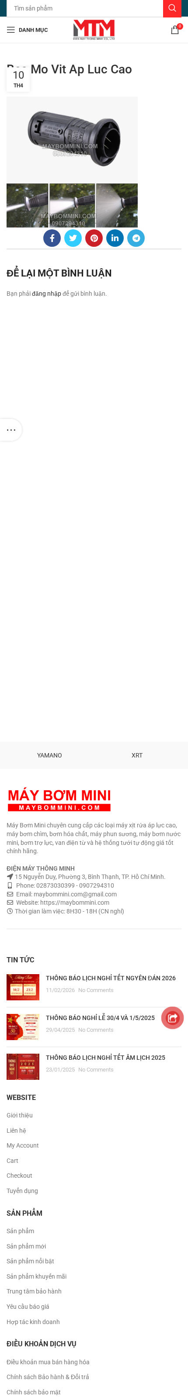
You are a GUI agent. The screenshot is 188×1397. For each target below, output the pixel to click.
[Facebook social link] (52, 238)
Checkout (19, 1175)
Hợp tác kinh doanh (33, 1321)
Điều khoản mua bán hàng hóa (48, 1362)
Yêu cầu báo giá (28, 1306)
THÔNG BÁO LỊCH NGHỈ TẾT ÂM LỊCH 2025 (105, 1057)
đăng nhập (46, 293)
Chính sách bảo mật (34, 1392)
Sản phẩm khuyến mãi (36, 1276)
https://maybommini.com (74, 902)
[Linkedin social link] (115, 238)
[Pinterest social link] (94, 238)
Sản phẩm (20, 1231)
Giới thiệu (20, 1115)
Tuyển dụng (22, 1190)
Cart (12, 1160)
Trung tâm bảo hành (34, 1291)
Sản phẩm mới (26, 1246)
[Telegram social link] (136, 238)
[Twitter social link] (73, 238)
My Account (23, 1145)
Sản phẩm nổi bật (30, 1261)
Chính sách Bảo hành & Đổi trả (48, 1376)
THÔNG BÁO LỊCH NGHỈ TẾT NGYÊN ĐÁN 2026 (111, 978)
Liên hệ (16, 1130)
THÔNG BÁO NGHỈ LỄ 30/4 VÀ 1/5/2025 (100, 1017)
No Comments (96, 990)
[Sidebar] (11, 430)
